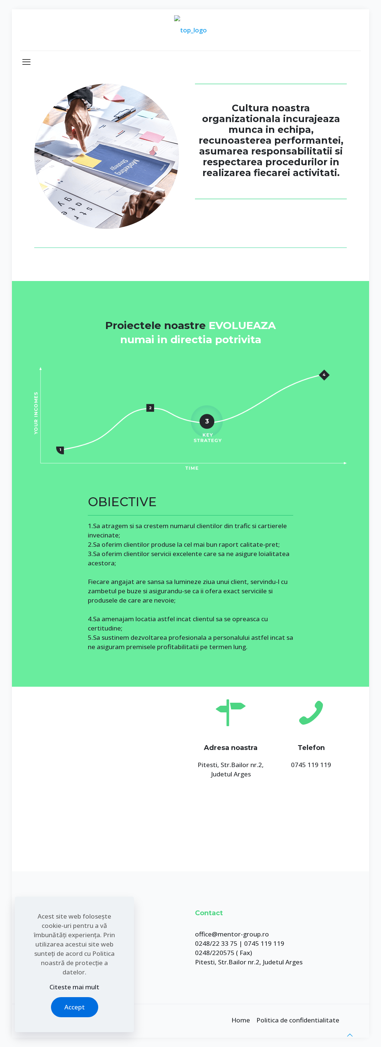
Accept (74, 1007)
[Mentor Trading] (190, 30)
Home (240, 1020)
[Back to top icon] (350, 1035)
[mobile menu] (26, 61)
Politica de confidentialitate (297, 1020)
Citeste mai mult (74, 987)
